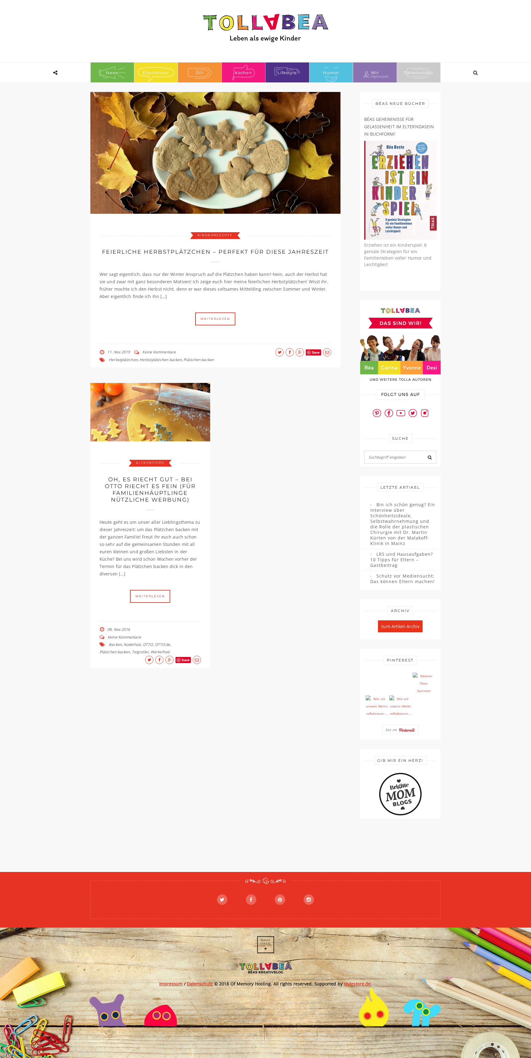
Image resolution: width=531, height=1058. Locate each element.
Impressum (171, 984)
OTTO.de (162, 644)
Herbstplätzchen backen (161, 359)
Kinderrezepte (215, 235)
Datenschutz (418, 72)
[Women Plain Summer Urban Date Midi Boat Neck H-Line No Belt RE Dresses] (424, 684)
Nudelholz (132, 644)
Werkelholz (160, 651)
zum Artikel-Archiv (400, 626)
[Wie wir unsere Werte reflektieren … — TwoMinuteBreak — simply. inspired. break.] (377, 706)
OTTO (148, 644)
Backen (115, 644)
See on (392, 729)
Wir (375, 72)
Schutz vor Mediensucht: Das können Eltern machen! (402, 578)
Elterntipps (156, 72)
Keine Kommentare (159, 352)
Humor (331, 72)
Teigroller (140, 651)
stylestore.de (357, 984)
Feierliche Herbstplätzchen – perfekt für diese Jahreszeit (215, 252)
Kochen (243, 72)
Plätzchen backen (198, 359)
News (112, 72)
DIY (200, 72)
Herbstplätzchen (123, 359)
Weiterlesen (215, 319)
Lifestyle (287, 72)
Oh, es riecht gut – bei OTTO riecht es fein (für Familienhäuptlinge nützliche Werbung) (150, 489)
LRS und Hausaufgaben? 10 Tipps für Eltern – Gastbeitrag (401, 559)
